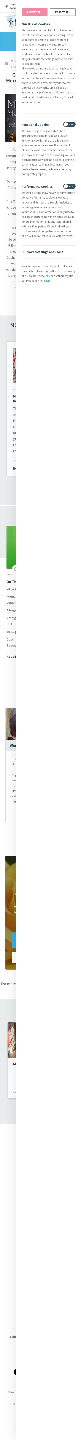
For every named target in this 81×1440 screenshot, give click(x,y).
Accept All (34, 12)
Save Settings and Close (45, 252)
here (47, 280)
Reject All (62, 12)
